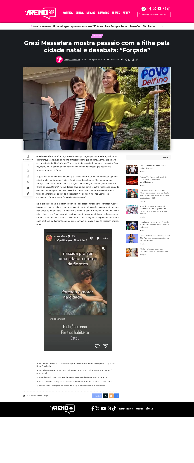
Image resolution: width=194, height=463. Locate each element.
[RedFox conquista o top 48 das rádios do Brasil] (132, 169)
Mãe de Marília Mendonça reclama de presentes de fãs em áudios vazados (73, 377)
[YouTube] (159, 9)
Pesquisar (165, 157)
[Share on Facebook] (122, 60)
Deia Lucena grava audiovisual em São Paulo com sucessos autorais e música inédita (155, 238)
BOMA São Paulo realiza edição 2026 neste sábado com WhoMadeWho (153, 179)
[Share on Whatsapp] (129, 60)
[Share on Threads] (133, 60)
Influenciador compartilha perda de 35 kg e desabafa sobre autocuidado (72, 385)
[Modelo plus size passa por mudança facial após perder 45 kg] (132, 252)
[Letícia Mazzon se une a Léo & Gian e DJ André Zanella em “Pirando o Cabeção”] (132, 225)
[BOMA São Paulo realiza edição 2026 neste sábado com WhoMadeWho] (132, 180)
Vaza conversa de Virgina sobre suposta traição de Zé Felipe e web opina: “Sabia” (76, 381)
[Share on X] (125, 60)
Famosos (97, 36)
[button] (162, 26)
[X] (154, 9)
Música (142, 172)
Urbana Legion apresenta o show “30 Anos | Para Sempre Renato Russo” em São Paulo (99, 26)
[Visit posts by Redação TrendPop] (59, 59)
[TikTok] (168, 9)
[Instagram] (164, 9)
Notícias (143, 201)
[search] (26, 4)
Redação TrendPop (72, 60)
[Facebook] (150, 9)
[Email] (28, 188)
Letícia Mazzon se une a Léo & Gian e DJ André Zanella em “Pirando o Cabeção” (155, 224)
